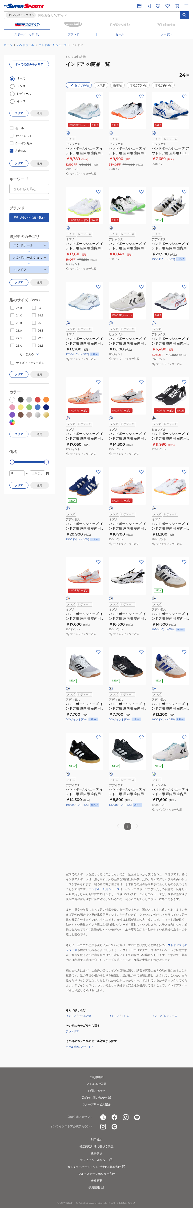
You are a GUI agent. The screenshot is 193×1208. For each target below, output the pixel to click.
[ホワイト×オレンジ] (68, 598)
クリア (19, 113)
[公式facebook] (114, 1117)
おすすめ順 (82, 85)
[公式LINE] (114, 1126)
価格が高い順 (163, 85)
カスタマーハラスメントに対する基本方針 (94, 1167)
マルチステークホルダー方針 (96, 1173)
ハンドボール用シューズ (104, 889)
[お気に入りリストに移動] (167, 6)
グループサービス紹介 (96, 1104)
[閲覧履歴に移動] (158, 6)
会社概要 (96, 1180)
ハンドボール (25, 45)
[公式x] (103, 1117)
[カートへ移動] (177, 6)
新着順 (117, 85)
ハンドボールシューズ (53, 45)
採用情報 (94, 1187)
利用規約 (96, 1139)
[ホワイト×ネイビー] (68, 323)
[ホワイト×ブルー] (68, 133)
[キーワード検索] (184, 15)
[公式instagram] (126, 1117)
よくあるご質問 (96, 1084)
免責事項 (96, 1153)
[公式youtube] (137, 1117)
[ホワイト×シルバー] (111, 133)
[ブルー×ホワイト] (68, 508)
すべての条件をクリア (29, 64)
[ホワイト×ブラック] (111, 228)
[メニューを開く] (186, 6)
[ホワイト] (154, 323)
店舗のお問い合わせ (94, 1097)
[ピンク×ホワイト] (68, 418)
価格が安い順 (138, 85)
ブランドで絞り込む (32, 217)
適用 (39, 113)
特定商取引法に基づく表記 (96, 1146)
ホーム (8, 45)
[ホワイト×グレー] (111, 323)
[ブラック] (154, 418)
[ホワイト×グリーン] (154, 774)
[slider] (12, 462)
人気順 (101, 85)
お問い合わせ (96, 1090)
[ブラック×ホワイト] (111, 688)
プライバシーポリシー (94, 1160)
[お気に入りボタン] (98, 96)
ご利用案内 (96, 1077)
